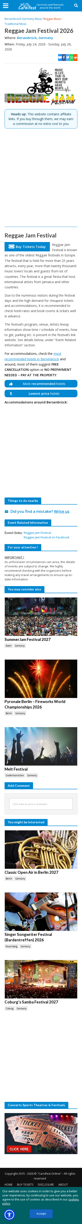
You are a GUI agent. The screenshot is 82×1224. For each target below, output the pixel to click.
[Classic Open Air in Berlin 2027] (41, 849)
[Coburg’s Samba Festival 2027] (41, 979)
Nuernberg (11, 946)
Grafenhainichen (15, 775)
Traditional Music (16, 24)
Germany (28, 19)
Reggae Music (52, 19)
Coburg (9, 1008)
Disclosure (46, 1185)
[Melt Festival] (41, 746)
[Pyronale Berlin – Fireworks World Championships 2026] (41, 678)
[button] (9, 1214)
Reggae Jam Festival (37, 533)
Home (9, 1185)
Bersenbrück (13, 19)
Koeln (9, 645)
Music (38, 19)
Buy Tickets (25, 1185)
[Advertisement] (41, 178)
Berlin (9, 713)
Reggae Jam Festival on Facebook (46, 537)
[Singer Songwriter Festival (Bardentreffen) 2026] (41, 911)
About (63, 1185)
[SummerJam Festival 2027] (41, 616)
